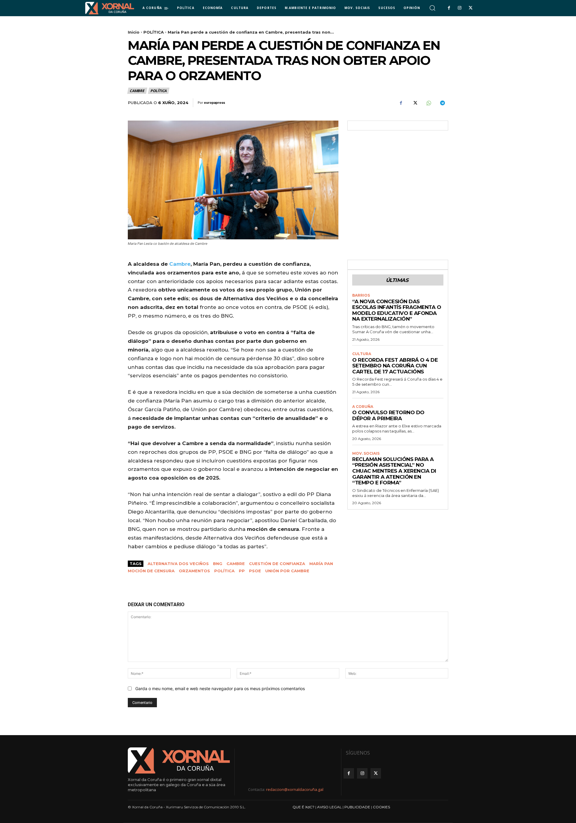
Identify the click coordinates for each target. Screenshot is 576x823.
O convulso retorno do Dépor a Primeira (388, 415)
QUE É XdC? (303, 807)
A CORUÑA (362, 407)
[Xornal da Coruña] (109, 8)
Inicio (134, 32)
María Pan (321, 563)
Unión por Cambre (287, 570)
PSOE (255, 570)
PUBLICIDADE (357, 807)
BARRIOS (361, 295)
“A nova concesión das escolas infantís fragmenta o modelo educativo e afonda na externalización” (396, 310)
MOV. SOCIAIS (366, 453)
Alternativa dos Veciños (178, 563)
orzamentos (194, 570)
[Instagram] (459, 8)
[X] (470, 8)
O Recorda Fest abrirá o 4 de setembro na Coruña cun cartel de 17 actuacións (395, 366)
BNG (217, 563)
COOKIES (381, 807)
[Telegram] (442, 103)
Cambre (179, 264)
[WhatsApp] (428, 103)
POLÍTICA (153, 32)
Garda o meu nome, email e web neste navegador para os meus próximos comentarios (220, 688)
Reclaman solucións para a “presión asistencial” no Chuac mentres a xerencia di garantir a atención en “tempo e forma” (394, 471)
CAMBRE (137, 90)
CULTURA (361, 354)
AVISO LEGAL (329, 807)
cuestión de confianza (277, 563)
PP (242, 570)
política (224, 570)
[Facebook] (448, 8)
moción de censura (151, 570)
